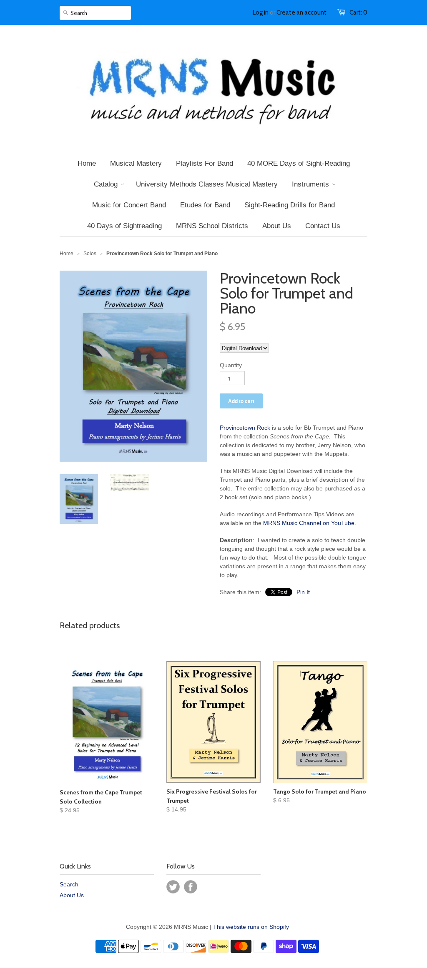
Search (69, 884)
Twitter (173, 886)
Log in (261, 12)
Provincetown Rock (245, 427)
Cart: (358, 12)
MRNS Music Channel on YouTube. (309, 523)
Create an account (301, 12)
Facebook (190, 886)
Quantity (231, 365)
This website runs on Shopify (251, 926)
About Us (72, 895)
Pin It (303, 592)
